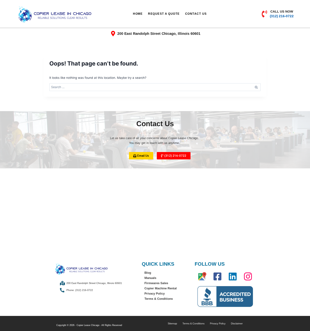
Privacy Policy (154, 293)
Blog (147, 272)
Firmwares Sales (156, 283)
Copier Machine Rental (160, 288)
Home (138, 13)
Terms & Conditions (158, 298)
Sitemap (172, 323)
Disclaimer (237, 323)
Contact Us (196, 13)
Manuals (150, 278)
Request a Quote (164, 13)
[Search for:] (155, 87)
